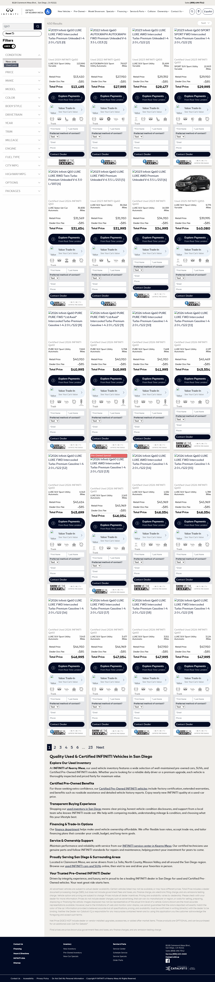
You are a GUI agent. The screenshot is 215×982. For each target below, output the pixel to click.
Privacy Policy (43, 978)
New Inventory (69, 949)
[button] (48, 11)
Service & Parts (119, 944)
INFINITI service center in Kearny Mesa (146, 845)
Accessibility (28, 978)
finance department (67, 829)
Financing (17, 949)
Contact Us (18, 944)
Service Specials (120, 956)
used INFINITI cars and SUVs (83, 866)
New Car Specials (70, 956)
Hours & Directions (21, 953)
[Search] (38, 26)
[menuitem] (23, 61)
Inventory (67, 944)
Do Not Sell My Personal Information (68, 978)
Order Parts (118, 960)
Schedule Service (120, 952)
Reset (9, 33)
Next (100, 747)
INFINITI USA (19, 958)
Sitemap (17, 963)
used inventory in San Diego (84, 809)
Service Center (119, 949)
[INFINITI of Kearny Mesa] (22, 11)
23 (90, 747)
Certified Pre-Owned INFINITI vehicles (123, 788)
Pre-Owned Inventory (72, 952)
